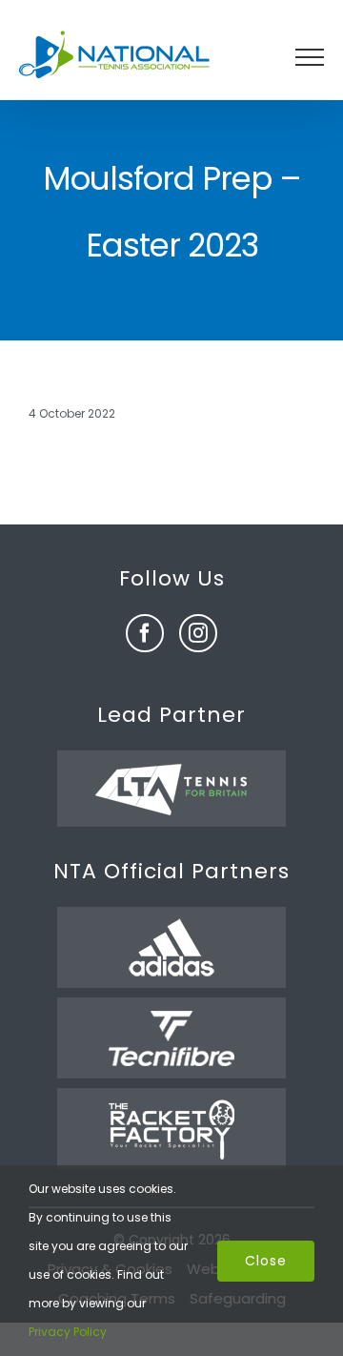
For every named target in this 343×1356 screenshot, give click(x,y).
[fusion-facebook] (145, 633)
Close (266, 1260)
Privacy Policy (68, 1332)
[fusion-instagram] (198, 633)
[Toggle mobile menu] (309, 57)
